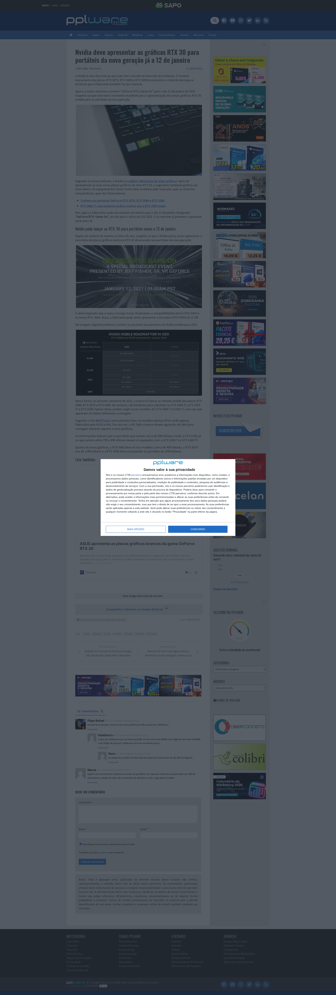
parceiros (136, 475)
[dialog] (168, 497)
